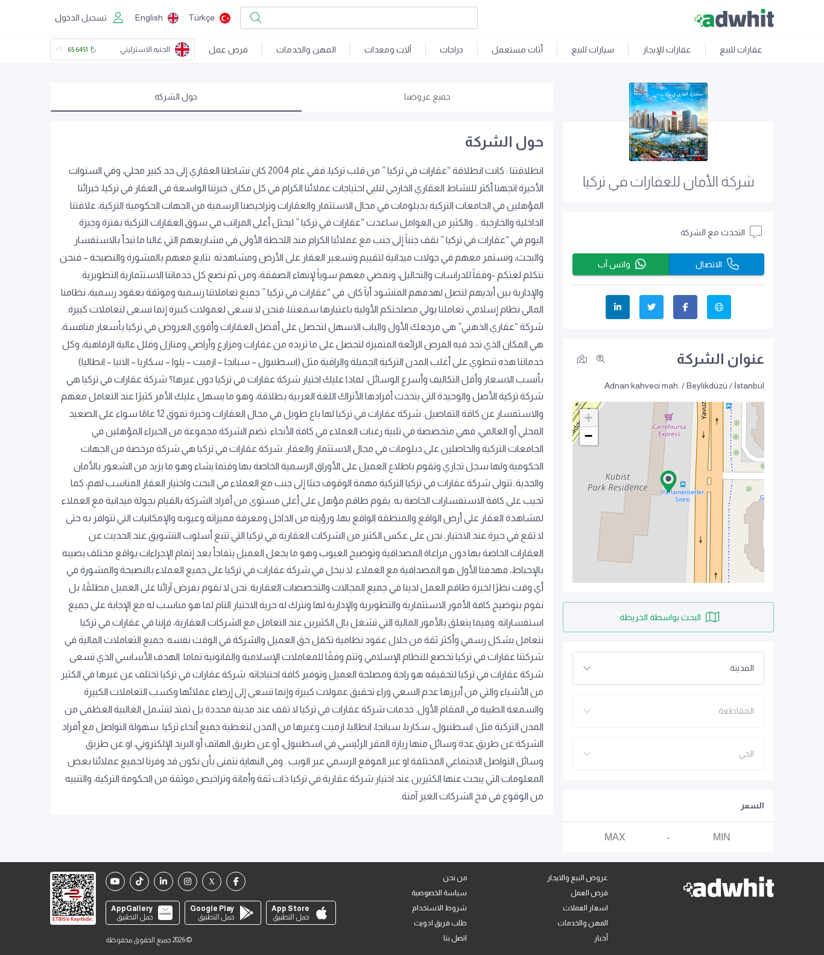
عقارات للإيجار (666, 49)
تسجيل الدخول (81, 17)
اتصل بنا (455, 938)
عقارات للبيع (741, 49)
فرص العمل (589, 893)
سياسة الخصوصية (439, 893)
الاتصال (709, 264)
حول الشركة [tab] (175, 96)
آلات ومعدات (387, 49)
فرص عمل (228, 49)
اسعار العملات (585, 908)
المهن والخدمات (306, 49)
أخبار (601, 938)
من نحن (455, 878)
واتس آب (614, 264)
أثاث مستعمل (517, 49)
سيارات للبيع (592, 49)
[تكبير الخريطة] (601, 359)
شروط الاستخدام (439, 908)
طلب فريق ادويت (440, 923)
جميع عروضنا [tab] (427, 96)
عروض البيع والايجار (577, 878)
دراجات (451, 49)
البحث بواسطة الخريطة (660, 617)
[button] (668, 481)
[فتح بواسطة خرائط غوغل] (582, 358)
